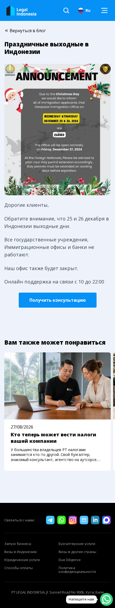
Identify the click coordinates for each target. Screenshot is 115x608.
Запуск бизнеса (17, 544)
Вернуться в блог (28, 31)
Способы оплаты (18, 568)
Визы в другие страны (77, 552)
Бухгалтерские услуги (77, 544)
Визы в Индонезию (20, 552)
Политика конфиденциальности (77, 569)
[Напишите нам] (106, 599)
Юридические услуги (22, 560)
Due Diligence (70, 560)
